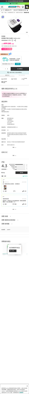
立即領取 (18, 64)
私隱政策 (21, 392)
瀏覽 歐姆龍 (5, 224)
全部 (2, 176)
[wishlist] (12, 40)
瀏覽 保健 (4, 216)
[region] (14, 389)
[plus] (7, 69)
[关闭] (27, 386)
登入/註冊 (12, 250)
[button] (27, 7)
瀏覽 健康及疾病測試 (8, 220)
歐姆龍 (3, 36)
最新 (5, 176)
